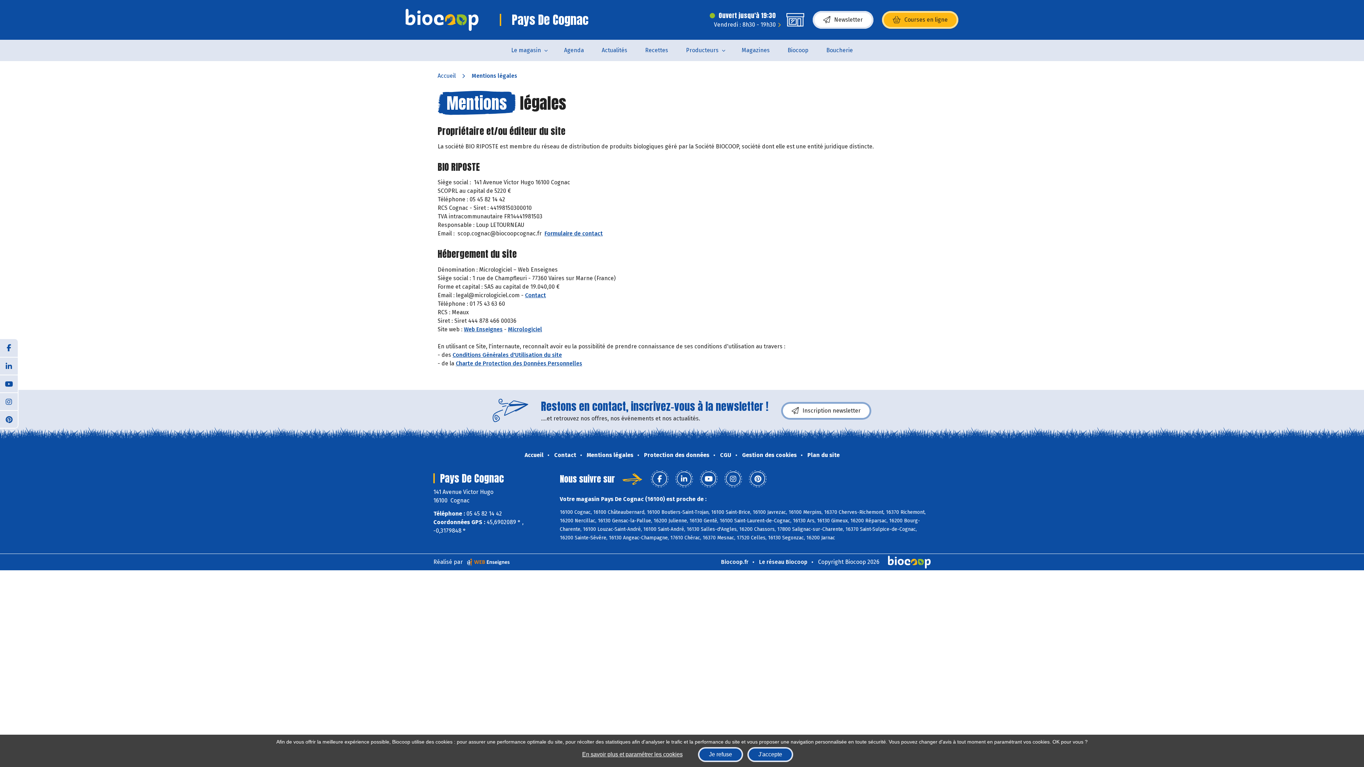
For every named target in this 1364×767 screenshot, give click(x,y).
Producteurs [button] (702, 50)
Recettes (656, 50)
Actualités (614, 50)
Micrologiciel (525, 329)
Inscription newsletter (831, 410)
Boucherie (839, 50)
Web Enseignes (483, 329)
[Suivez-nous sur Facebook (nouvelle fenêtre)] (9, 348)
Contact (535, 295)
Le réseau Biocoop (783, 562)
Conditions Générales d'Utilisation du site (507, 355)
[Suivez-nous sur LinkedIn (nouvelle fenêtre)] (9, 366)
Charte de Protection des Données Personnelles (519, 363)
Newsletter (848, 19)
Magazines (756, 50)
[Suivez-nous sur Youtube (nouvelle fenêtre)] (9, 383)
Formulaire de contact (574, 233)
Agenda (574, 50)
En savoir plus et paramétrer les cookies (632, 754)
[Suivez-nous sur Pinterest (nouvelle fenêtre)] (9, 419)
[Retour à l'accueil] (442, 20)
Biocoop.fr (734, 562)
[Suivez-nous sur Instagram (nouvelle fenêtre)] (9, 401)
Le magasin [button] (526, 50)
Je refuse (720, 754)
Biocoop (797, 50)
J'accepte (770, 754)
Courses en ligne (926, 19)
